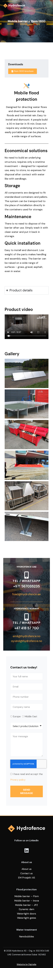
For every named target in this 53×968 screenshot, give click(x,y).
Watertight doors (26, 913)
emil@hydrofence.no (26, 636)
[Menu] (48, 5)
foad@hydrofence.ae (26, 594)
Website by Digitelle (26, 964)
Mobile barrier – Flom (26, 896)
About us (27, 869)
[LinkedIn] (26, 850)
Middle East (31, 716)
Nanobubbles (26, 936)
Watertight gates (26, 917)
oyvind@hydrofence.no (26, 641)
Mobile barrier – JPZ (26, 905)
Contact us (26, 873)
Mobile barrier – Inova (26, 900)
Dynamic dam (26, 909)
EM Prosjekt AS (26, 877)
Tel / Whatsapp (26, 581)
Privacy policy (17, 779)
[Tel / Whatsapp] (26, 575)
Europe (17, 716)
